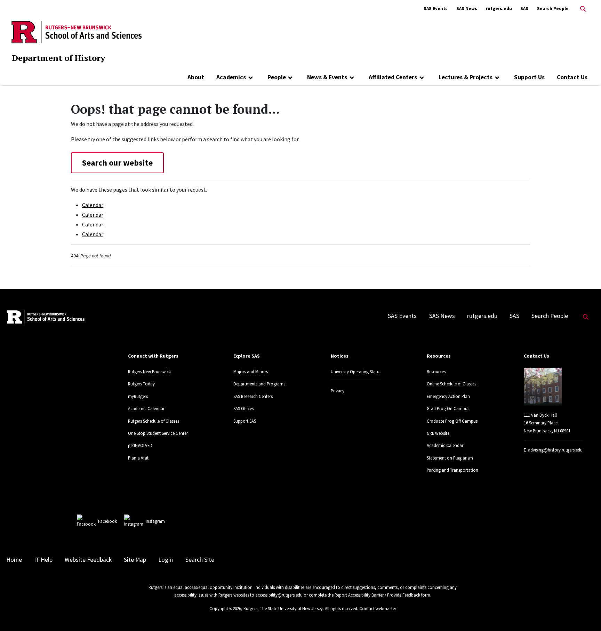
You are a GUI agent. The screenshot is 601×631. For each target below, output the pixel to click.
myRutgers (138, 396)
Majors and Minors (250, 371)
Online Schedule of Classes (451, 383)
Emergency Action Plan (448, 396)
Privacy (337, 390)
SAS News (466, 8)
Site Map (135, 560)
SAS (524, 8)
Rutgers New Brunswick (149, 371)
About (195, 77)
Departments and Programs (259, 383)
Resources (436, 371)
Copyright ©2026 (225, 608)
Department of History (58, 57)
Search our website (117, 162)
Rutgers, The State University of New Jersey (283, 608)
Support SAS (244, 421)
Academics (231, 77)
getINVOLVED (140, 445)
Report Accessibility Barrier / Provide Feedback (377, 595)
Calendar (92, 204)
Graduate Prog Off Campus (452, 421)
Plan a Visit (138, 458)
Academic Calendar (146, 408)
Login (165, 560)
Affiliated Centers (393, 77)
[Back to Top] (586, 614)
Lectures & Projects (465, 77)
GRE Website (438, 433)
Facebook (107, 521)
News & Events (327, 77)
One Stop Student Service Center (158, 433)
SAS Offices (243, 408)
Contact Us (572, 77)
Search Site (199, 560)
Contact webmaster (377, 608)
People (276, 77)
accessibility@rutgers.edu (279, 595)
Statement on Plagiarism (450, 458)
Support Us (529, 77)
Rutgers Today (141, 383)
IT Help (43, 560)
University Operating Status (356, 371)
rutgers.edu (499, 8)
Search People (553, 8)
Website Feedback (88, 560)
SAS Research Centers (253, 396)
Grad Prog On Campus (448, 408)
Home (14, 560)
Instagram (155, 521)
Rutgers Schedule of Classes (153, 421)
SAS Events (436, 8)
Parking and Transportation (452, 470)
